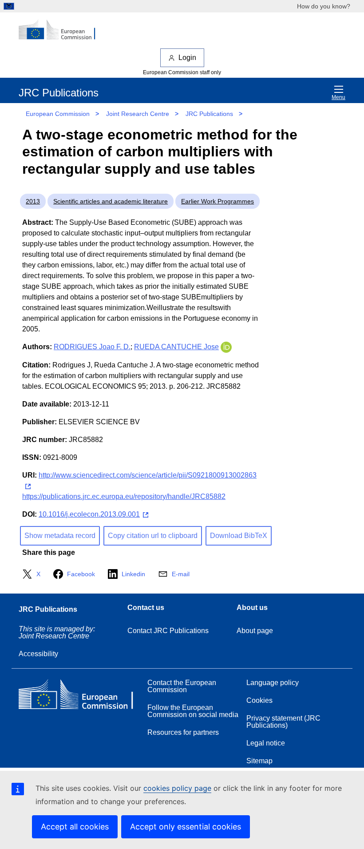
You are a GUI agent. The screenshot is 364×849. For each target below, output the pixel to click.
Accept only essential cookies (185, 826)
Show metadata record (59, 535)
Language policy (272, 682)
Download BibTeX (238, 535)
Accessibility (38, 654)
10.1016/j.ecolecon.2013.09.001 (89, 514)
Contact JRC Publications (168, 630)
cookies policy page (177, 788)
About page (255, 630)
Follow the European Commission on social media (192, 711)
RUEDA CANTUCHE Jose (176, 347)
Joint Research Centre (137, 113)
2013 (33, 201)
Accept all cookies (75, 826)
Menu (338, 97)
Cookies (259, 700)
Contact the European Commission (181, 686)
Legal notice (265, 743)
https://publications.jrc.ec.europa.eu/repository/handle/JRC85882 (124, 496)
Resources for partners (183, 732)
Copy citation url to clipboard (153, 535)
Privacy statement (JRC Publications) (283, 721)
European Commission (58, 113)
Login (187, 57)
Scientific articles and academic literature (110, 201)
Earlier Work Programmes (217, 201)
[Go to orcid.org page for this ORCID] (226, 347)
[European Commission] (62, 30)
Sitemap (259, 761)
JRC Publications (209, 113)
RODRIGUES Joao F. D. (92, 347)
